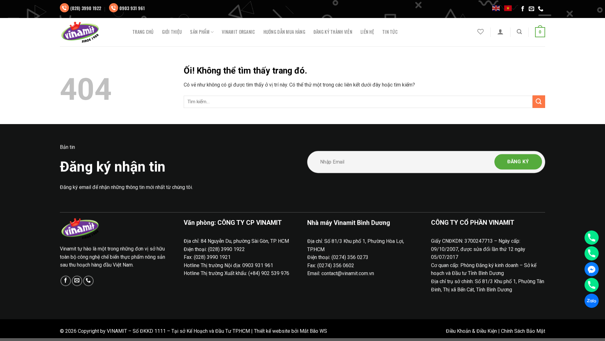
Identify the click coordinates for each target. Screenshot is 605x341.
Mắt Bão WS (313, 331)
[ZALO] (592, 301)
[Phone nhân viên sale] (592, 285)
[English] (496, 8)
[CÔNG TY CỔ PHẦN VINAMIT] (91, 32)
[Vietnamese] (508, 8)
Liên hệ (367, 31)
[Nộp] (539, 101)
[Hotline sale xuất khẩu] (592, 253)
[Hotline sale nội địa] (592, 237)
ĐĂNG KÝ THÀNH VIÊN (333, 31)
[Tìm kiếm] (519, 32)
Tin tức (390, 31)
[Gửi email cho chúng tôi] (531, 9)
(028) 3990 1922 (85, 8)
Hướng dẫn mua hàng (284, 31)
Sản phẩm (199, 32)
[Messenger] (592, 269)
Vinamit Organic (238, 31)
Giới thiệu (172, 31)
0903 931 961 (132, 8)
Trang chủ (143, 31)
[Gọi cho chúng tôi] (541, 9)
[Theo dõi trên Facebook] (523, 9)
